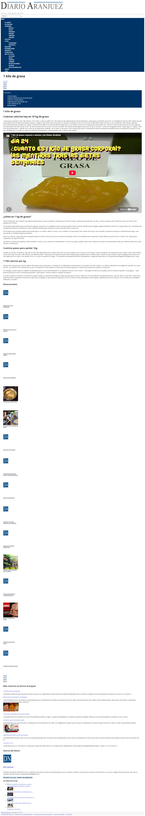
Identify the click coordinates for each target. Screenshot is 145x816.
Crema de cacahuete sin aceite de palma (16, 714)
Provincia (12, 45)
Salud (11, 58)
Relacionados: (11, 105)
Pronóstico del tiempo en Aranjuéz (18, 777)
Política (7, 39)
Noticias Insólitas (15, 67)
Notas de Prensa (14, 63)
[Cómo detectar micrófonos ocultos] (19, 784)
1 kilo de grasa (12, 96)
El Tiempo (8, 22)
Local (7, 41)
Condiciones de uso (7, 814)
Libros (7, 69)
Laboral (11, 37)
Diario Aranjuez (6, 812)
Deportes (8, 50)
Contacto (69, 814)
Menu (2, 19)
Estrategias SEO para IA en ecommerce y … (21, 797)
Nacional (8, 46)
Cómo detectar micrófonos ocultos (18, 786)
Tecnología (9, 52)
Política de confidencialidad (23, 814)
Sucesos (11, 65)
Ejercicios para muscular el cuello (13, 720)
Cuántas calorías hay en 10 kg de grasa (19, 98)
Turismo (11, 61)
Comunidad (12, 43)
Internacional (10, 48)
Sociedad (12, 56)
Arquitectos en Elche (13, 809)
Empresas (12, 31)
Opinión (11, 59)
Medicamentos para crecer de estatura (15, 735)
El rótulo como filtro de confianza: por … (20, 792)
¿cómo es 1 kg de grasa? (15, 100)
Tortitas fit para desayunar (11, 691)
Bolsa (11, 30)
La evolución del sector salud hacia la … (19, 803)
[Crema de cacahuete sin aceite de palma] (72, 707)
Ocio (6, 71)
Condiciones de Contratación (43, 814)
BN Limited (8, 767)
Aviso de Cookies (59, 814)
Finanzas (12, 35)
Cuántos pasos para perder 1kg (17, 101)
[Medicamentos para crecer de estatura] (72, 728)
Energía (11, 33)
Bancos (11, 28)
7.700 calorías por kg (14, 103)
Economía (8, 26)
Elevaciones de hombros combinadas (15, 697)
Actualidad (8, 24)
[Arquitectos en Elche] (10, 807)
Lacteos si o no (8, 743)
